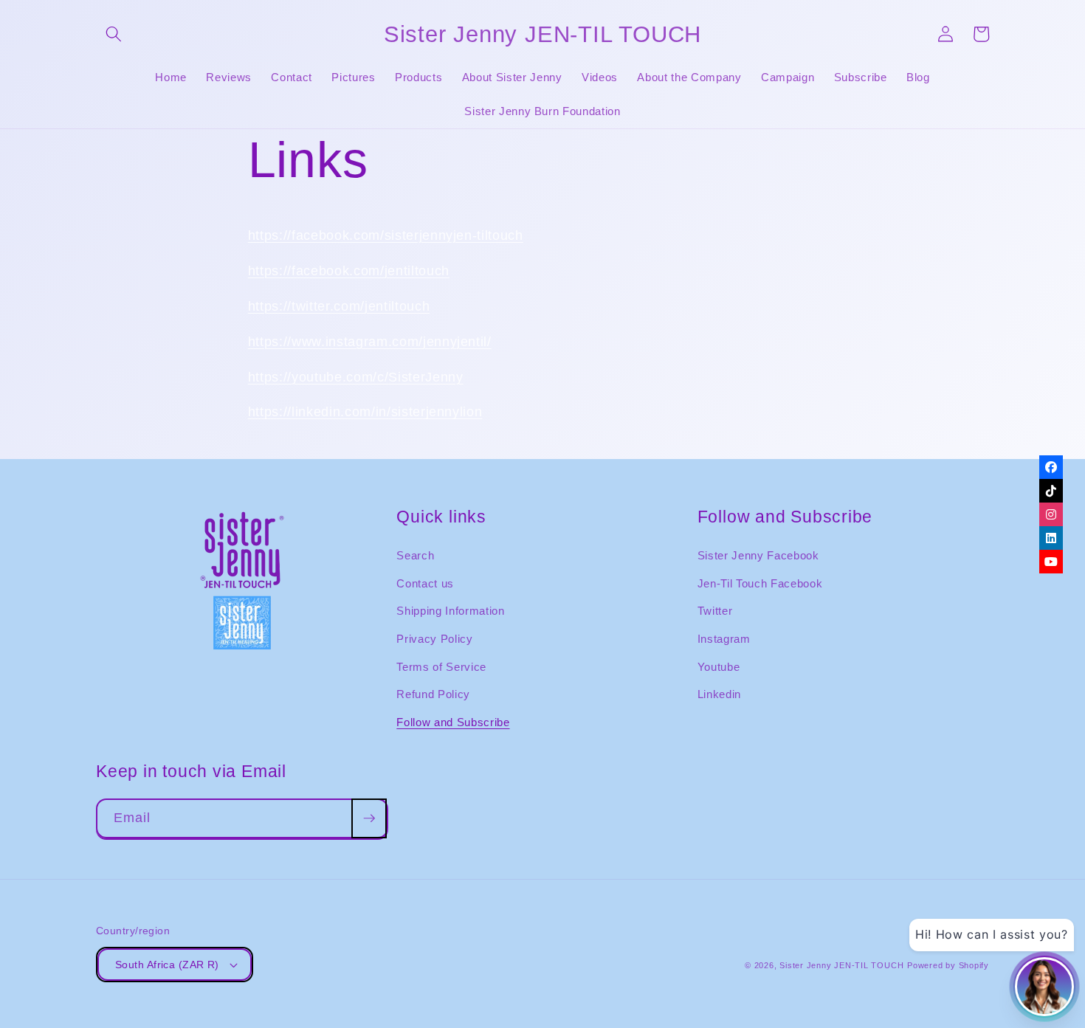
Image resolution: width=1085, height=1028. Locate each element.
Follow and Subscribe (452, 722)
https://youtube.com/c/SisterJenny (356, 377)
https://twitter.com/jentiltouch (339, 306)
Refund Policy (433, 694)
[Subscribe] (369, 818)
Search (415, 555)
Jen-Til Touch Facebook (760, 583)
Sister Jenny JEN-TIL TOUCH (841, 965)
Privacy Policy (434, 638)
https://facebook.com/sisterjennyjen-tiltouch (385, 235)
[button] (113, 34)
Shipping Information (450, 610)
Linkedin (719, 694)
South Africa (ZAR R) (167, 964)
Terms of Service (441, 666)
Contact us (425, 583)
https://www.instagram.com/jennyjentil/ (370, 341)
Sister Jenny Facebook (758, 555)
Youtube (719, 666)
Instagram (724, 638)
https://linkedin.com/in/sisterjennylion (365, 411)
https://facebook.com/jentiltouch (349, 270)
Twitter (715, 610)
